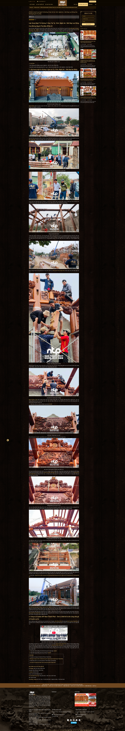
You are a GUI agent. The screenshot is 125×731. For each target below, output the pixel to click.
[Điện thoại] (68, 720)
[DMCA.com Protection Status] (74, 723)
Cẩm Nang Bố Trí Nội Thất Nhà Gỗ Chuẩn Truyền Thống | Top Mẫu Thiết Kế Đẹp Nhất (87, 42)
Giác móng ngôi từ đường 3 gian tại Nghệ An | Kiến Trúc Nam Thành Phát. (44, 65)
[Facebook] (76, 720)
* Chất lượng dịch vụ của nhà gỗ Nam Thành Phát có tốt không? (42, 660)
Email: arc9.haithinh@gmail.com (35, 715)
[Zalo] (79, 720)
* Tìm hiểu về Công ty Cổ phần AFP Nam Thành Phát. (40, 657)
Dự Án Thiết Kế (40, 4)
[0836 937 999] (7, 440)
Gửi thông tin (88, 24)
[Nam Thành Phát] (62, 3)
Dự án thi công (49, 4)
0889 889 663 (34, 722)
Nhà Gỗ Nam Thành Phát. (38, 670)
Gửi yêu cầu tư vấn (92, 1)
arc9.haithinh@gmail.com (41, 1)
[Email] (71, 720)
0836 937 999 (32, 1)
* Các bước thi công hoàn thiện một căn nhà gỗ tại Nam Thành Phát (42, 662)
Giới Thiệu (32, 4)
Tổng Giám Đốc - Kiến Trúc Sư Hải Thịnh (47, 675)
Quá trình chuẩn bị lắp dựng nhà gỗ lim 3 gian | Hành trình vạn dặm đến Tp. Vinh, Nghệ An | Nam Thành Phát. (51, 67)
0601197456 (33, 677)
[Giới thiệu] (85, 700)
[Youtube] (74, 720)
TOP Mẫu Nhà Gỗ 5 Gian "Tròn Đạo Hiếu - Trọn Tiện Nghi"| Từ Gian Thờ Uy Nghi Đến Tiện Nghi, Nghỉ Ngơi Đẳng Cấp (87, 61)
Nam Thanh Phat (83, 44)
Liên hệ (90, 4)
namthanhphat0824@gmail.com (59, 714)
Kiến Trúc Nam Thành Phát (39, 668)
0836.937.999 (35, 672)
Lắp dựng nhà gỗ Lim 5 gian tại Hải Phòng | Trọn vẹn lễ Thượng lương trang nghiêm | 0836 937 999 (88, 97)
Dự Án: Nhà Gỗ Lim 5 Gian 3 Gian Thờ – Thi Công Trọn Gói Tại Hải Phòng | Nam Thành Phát (87, 80)
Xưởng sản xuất (83, 4)
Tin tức (75, 4)
